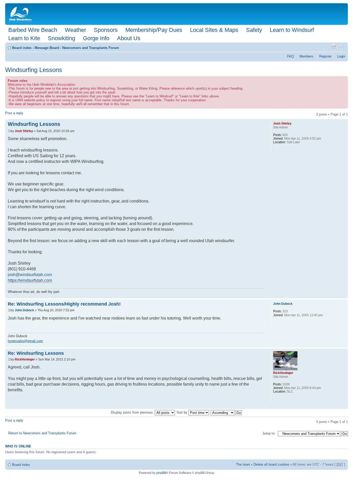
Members (306, 56)
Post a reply (14, 113)
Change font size (341, 46)
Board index (22, 48)
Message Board (47, 48)
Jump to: (268, 433)
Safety (254, 30)
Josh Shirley (24, 131)
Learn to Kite (24, 38)
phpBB (161, 473)
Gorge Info (96, 38)
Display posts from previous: (133, 412)
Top (343, 295)
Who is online (18, 446)
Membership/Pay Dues (153, 30)
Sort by (182, 412)
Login (341, 56)
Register (325, 56)
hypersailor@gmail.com (25, 341)
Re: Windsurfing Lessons (36, 353)
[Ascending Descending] (226, 412)
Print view (333, 46)
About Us (128, 38)
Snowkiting (61, 38)
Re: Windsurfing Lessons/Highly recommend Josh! (64, 304)
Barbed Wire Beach (32, 30)
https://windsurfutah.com (30, 280)
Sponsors (106, 30)
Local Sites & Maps (214, 30)
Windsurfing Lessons (33, 69)
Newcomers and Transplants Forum (90, 48)
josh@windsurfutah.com (30, 274)
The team (243, 464)
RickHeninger (25, 359)
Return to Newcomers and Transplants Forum (42, 433)
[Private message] (276, 149)
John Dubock (24, 310)
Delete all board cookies (271, 464)
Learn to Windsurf (292, 30)
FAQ (290, 56)
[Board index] (21, 14)
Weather (75, 30)
